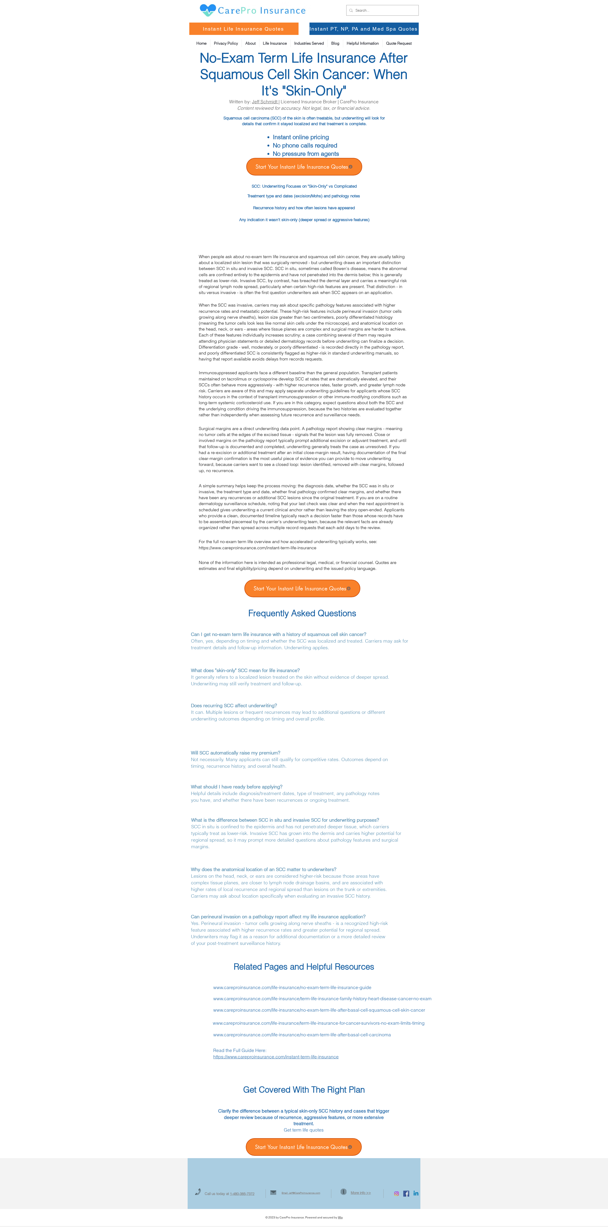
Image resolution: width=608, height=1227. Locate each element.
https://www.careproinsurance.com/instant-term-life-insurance (257, 547)
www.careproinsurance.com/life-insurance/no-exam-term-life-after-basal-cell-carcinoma (302, 1035)
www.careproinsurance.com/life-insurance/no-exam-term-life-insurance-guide (292, 987)
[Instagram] (396, 1194)
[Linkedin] (416, 1194)
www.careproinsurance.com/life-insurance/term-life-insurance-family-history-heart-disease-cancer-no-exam (322, 998)
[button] (362, 43)
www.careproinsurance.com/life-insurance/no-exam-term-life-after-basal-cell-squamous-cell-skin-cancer (319, 1010)
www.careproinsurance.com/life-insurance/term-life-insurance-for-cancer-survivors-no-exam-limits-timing (319, 1023)
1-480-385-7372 (242, 1193)
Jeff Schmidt (265, 101)
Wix (340, 1217)
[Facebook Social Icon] (406, 1194)
